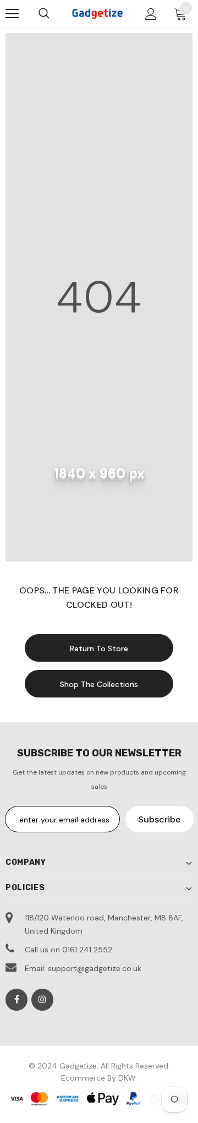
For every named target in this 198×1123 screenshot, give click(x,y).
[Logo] (98, 14)
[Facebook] (17, 1000)
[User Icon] (151, 14)
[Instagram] (42, 1000)
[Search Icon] (44, 13)
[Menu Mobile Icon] (12, 13)
